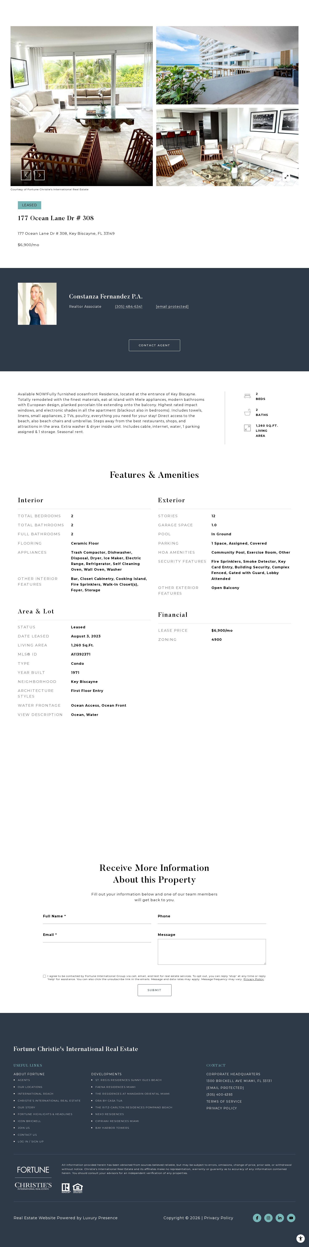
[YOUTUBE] (291, 1218)
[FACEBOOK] (257, 1218)
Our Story (26, 1107)
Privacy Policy (254, 979)
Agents (24, 1080)
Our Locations (30, 1086)
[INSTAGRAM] (268, 1218)
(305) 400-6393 (219, 1094)
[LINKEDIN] (280, 1218)
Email (48, 935)
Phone (164, 916)
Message (167, 935)
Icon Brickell (29, 1121)
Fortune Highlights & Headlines (45, 1114)
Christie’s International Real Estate (49, 1100)
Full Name (53, 916)
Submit (155, 990)
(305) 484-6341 (129, 307)
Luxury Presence (100, 1218)
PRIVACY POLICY (221, 1108)
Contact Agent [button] (154, 345)
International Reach (36, 1093)
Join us (24, 1127)
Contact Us (27, 1134)
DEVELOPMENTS (106, 1074)
